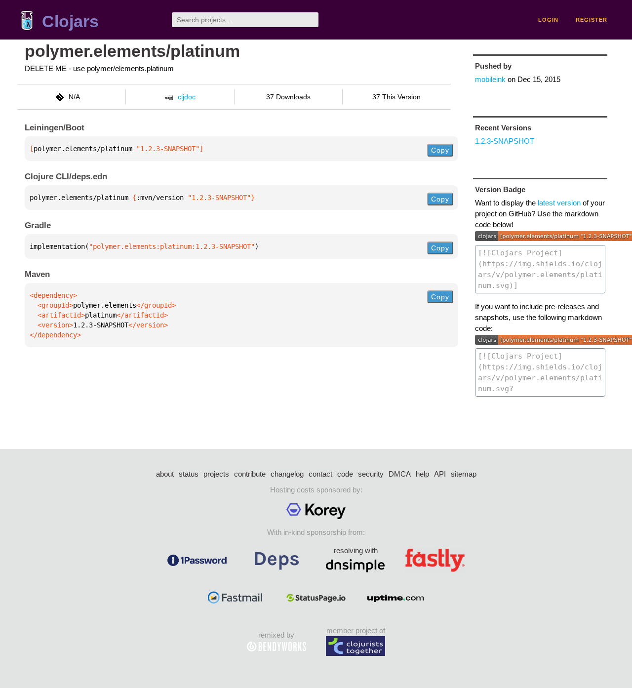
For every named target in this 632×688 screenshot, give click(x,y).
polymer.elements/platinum (132, 51)
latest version (559, 203)
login (548, 20)
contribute (250, 474)
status (188, 474)
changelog (287, 474)
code (345, 474)
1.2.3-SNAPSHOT (504, 141)
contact (320, 474)
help (422, 474)
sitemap (463, 474)
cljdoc (187, 97)
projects (216, 474)
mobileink (490, 79)
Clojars (70, 21)
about (165, 474)
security (371, 474)
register (591, 20)
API (440, 474)
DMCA (400, 474)
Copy (440, 150)
